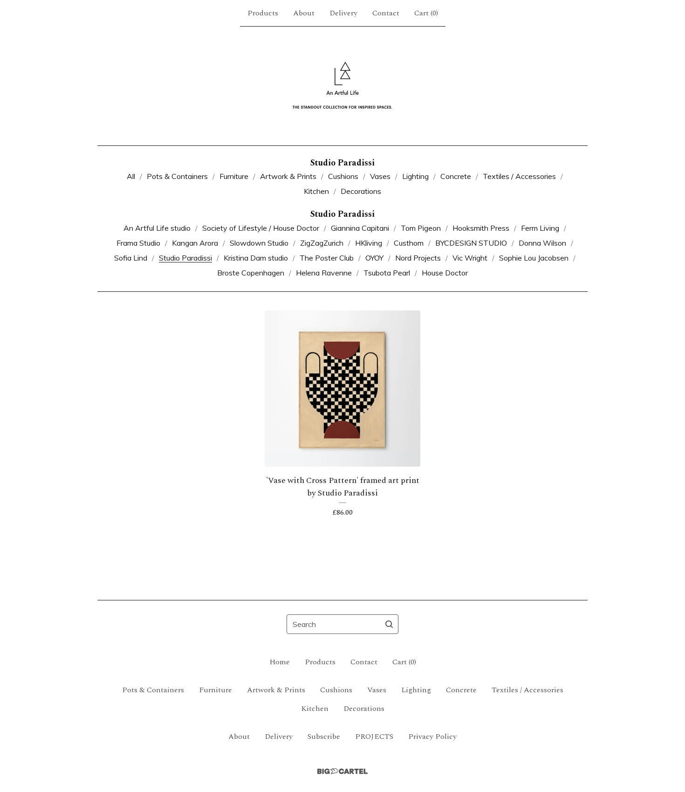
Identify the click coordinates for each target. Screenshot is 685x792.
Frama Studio (138, 243)
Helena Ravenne (324, 272)
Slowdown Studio (259, 243)
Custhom (409, 243)
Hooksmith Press (480, 228)
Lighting (415, 176)
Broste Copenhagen (250, 272)
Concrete (455, 176)
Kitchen (316, 191)
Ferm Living (540, 228)
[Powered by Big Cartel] (342, 771)
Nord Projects (418, 257)
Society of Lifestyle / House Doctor (260, 228)
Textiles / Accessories (519, 176)
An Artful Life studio (157, 228)
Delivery (343, 13)
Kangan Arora (195, 243)
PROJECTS (374, 736)
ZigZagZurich (321, 243)
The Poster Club (327, 257)
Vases (380, 176)
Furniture (233, 176)
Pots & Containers (177, 176)
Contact (385, 13)
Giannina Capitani (360, 228)
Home (279, 662)
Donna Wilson (542, 243)
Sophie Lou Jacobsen (534, 257)
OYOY (374, 257)
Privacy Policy (432, 736)
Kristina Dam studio (256, 257)
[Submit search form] (389, 624)
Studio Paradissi (185, 257)
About (304, 13)
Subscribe (324, 736)
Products (262, 13)
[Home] (342, 85)
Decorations (361, 191)
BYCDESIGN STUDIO (471, 243)
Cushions (343, 176)
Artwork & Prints (288, 176)
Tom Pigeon (421, 228)
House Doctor (445, 272)
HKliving (368, 243)
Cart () (426, 13)
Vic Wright (469, 257)
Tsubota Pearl (386, 272)
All (131, 176)
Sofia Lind (130, 257)
